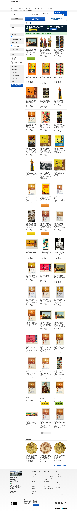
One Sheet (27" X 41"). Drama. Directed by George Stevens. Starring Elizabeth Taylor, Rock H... (31, 150)
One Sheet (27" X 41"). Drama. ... (45, 423)
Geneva (33, 483)
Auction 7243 (28, 127)
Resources (49, 8)
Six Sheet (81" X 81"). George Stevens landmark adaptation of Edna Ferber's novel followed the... (45, 150)
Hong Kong (34, 484)
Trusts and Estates (47, 483)
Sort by (52, 22)
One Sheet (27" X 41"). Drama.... (59, 300)
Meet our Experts (59, 476)
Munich (33, 488)
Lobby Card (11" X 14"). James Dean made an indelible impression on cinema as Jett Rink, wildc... (59, 277)
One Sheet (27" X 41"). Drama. (45, 197)
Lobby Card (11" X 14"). (31, 50)
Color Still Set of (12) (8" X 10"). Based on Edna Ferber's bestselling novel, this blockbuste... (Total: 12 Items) (59, 126)
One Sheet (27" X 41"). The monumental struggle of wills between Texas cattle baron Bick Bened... (59, 198)
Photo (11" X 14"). (45, 174)
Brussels (33, 476)
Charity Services (47, 486)
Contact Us (63, 1)
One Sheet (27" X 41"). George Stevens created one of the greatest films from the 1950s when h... (31, 198)
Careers (45, 474)
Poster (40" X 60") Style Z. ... (45, 78)
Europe (33, 481)
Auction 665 (56, 79)
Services (40, 8)
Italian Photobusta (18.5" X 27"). (45, 395)
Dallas (33, 479)
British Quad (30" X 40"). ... (31, 348)
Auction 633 (42, 227)
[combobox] (20, 14)
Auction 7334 (28, 103)
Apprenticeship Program (48, 476)
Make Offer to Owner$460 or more (45, 404)
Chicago (33, 478)
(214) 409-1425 (14, 492)
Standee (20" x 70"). (59, 101)
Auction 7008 (28, 423)
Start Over (17, 18)
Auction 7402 (28, 52)
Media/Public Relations (48, 479)
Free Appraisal (54, 29)
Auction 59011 (28, 302)
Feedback (57, 478)
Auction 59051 (56, 425)
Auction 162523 (43, 199)
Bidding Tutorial (58, 482)
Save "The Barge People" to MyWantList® (17, 85)
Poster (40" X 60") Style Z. (31, 77)
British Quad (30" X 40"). (45, 276)
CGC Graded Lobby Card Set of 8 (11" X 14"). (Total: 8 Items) (59, 51)
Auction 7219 (56, 397)
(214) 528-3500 (13, 491)
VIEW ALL (49, 33)
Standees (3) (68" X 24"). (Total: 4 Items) (45, 51)
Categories (13, 8)
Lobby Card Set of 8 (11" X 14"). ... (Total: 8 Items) (59, 77)
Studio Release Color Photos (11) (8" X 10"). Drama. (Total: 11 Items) (59, 372)
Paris (33, 493)
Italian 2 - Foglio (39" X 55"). (45, 125)
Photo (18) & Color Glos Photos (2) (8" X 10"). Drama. (31, 225)
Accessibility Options (59, 496)
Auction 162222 (57, 374)
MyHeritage (57, 12)
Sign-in (30, 54)
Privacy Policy (58, 485)
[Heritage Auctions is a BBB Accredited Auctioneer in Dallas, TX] (13, 503)
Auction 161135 (28, 373)
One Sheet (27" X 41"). (31, 125)
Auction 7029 (42, 278)
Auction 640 (28, 200)
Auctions (21, 8)
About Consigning (59, 474)
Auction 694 (42, 301)
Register (57, 1)
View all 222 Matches (59, 465)
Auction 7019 (28, 350)
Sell (35, 8)
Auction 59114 (42, 425)
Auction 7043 (56, 53)
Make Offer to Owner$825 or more (45, 206)
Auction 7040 (42, 53)
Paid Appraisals (46, 481)
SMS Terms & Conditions (60, 494)
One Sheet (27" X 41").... (59, 347)
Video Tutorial (64, 10)
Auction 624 (56, 200)
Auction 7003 (56, 174)
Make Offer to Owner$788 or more (31, 233)
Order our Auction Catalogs (61, 480)
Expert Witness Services (48, 484)
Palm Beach (34, 491)
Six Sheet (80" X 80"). (31, 101)
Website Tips (58, 484)
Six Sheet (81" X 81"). (59, 173)
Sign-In (53, 1)
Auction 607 (42, 326)
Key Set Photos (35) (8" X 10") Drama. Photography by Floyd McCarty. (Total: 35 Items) (59, 253)
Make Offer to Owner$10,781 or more (31, 58)
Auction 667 (28, 174)
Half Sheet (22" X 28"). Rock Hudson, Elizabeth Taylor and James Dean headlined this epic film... (31, 253)
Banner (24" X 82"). (31, 422)
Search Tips (58, 10)
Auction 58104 (56, 302)
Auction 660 (42, 152)
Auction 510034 (43, 349)
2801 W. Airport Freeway (14, 484)
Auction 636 (56, 128)
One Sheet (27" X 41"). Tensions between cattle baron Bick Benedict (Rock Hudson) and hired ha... (45, 225)
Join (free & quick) (43, 56)
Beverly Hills (34, 474)
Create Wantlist (33, 30)
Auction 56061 (28, 152)
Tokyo (33, 496)
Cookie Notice (58, 487)
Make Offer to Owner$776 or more (45, 233)
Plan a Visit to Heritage (48, 478)
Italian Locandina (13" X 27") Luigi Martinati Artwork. (45, 253)
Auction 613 (42, 104)
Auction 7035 (56, 102)
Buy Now (28, 8)
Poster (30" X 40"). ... (59, 149)
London (33, 486)
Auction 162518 (29, 227)
